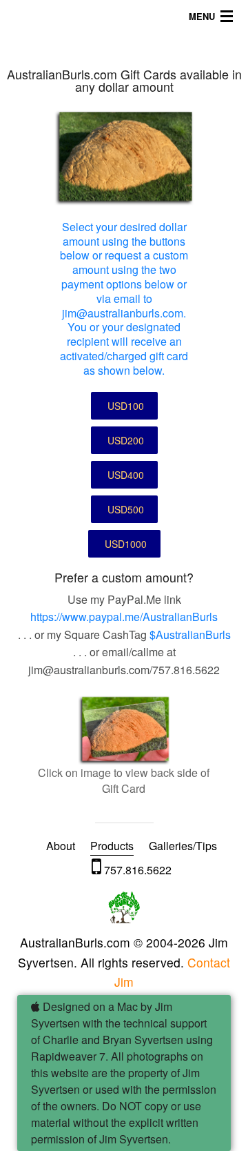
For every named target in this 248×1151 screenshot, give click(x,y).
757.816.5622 (136, 870)
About (60, 846)
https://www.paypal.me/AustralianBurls (124, 616)
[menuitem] (60, 846)
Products (112, 846)
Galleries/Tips (183, 846)
